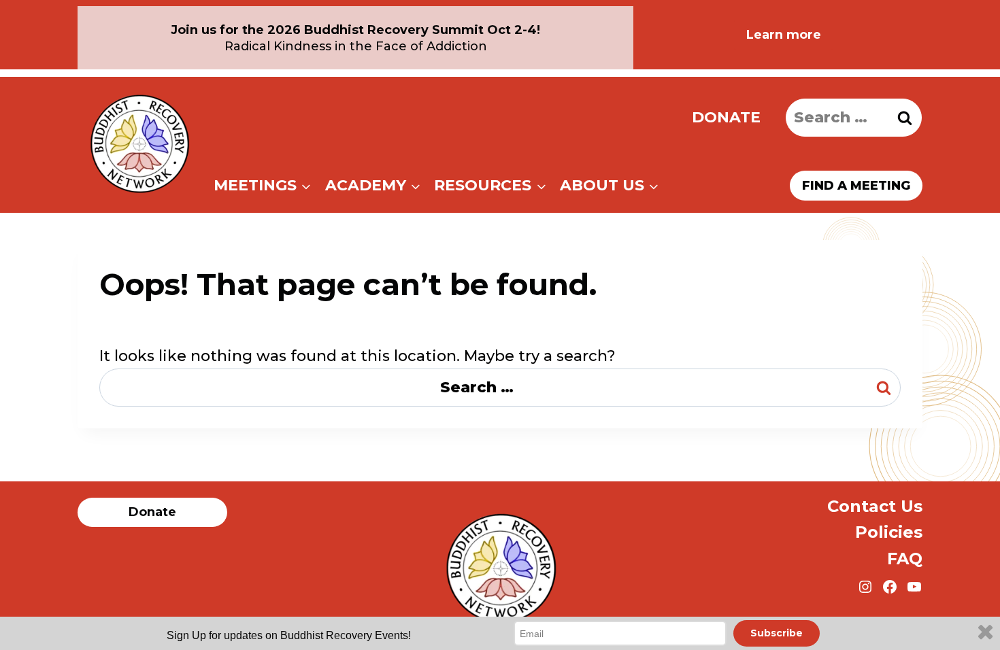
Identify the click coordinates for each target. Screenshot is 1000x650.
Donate (726, 117)
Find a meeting (856, 185)
